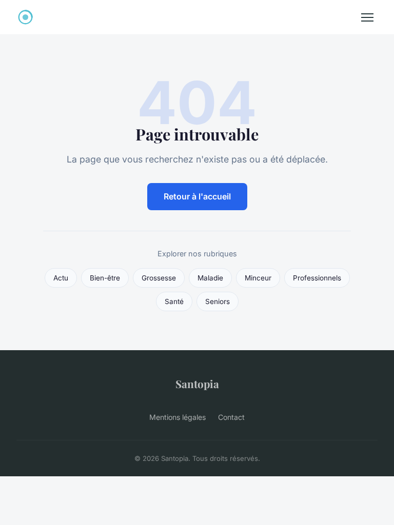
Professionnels (317, 278)
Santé (174, 301)
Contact (231, 417)
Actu (60, 278)
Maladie (210, 278)
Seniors (217, 301)
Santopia (197, 383)
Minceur (258, 278)
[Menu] (367, 17)
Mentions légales (177, 417)
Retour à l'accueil (197, 196)
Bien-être (105, 278)
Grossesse (159, 278)
